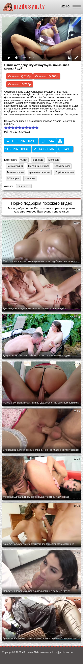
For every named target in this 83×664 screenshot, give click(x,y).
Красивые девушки (39, 172)
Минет (23, 159)
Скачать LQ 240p (19, 76)
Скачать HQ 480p (46, 76)
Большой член (62, 166)
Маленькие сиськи (38, 166)
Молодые (53, 159)
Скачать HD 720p (19, 84)
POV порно (13, 178)
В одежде (37, 159)
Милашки (30, 178)
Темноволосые (15, 172)
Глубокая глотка (64, 172)
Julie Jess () (23, 186)
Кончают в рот (15, 166)
